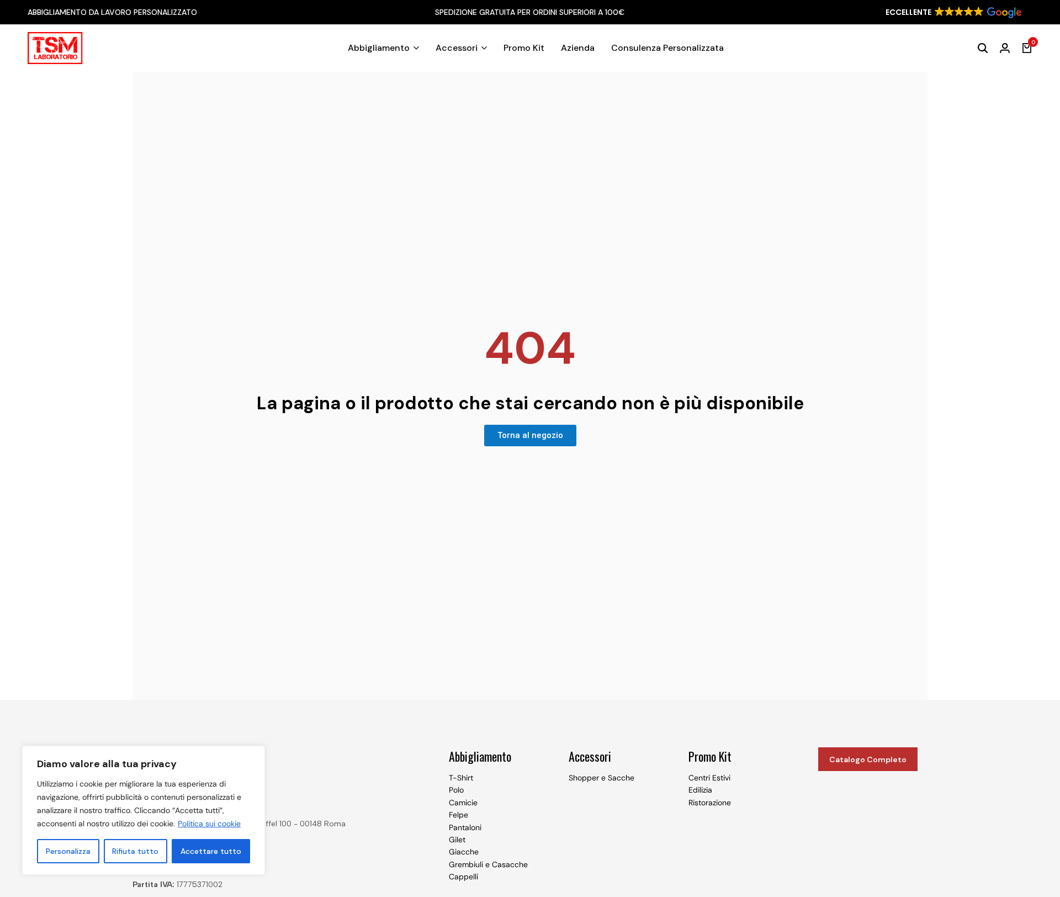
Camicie (463, 803)
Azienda (578, 48)
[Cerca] (983, 48)
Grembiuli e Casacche (488, 864)
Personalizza (68, 851)
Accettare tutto (211, 851)
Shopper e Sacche (601, 778)
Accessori (457, 48)
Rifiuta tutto (135, 851)
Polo (456, 790)
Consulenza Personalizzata (667, 48)
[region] (143, 810)
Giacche (464, 852)
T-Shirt (461, 778)
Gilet (457, 840)
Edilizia (700, 790)
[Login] (1005, 48)
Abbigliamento (379, 48)
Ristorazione (709, 803)
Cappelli (463, 877)
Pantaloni (465, 827)
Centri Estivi (709, 778)
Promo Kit (524, 48)
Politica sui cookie (209, 824)
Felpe (458, 815)
